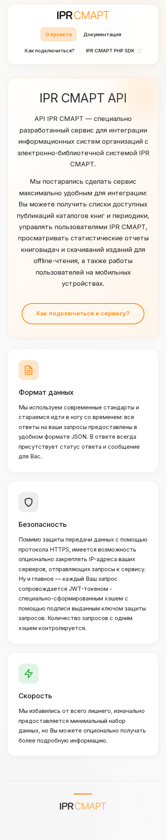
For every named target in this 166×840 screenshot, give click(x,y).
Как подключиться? (50, 50)
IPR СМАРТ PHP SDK (110, 50)
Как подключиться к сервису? (83, 313)
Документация (102, 34)
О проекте (58, 34)
